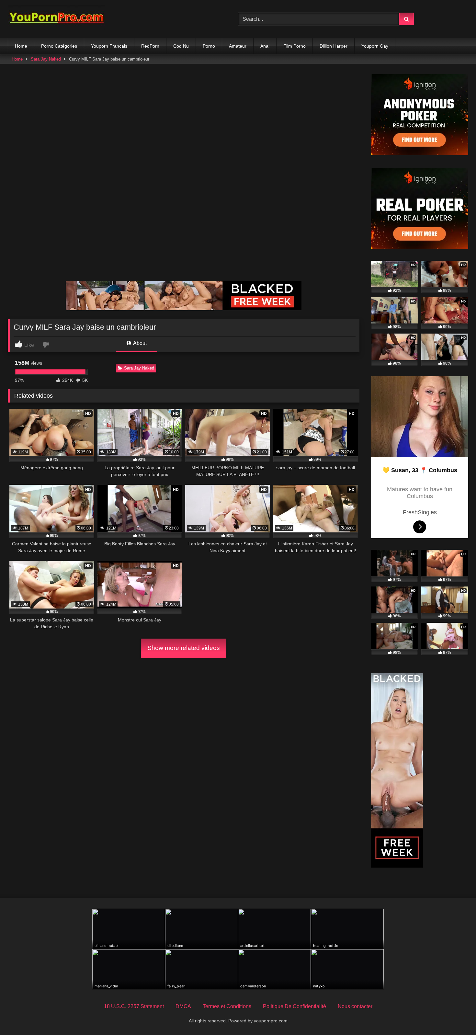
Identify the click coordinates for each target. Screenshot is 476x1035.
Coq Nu (181, 46)
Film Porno (294, 46)
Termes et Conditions (227, 1006)
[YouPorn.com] (56, 19)
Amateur (237, 46)
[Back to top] (456, 1015)
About (139, 343)
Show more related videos (183, 647)
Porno (209, 46)
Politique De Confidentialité (294, 1006)
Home (21, 46)
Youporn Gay (374, 46)
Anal (264, 46)
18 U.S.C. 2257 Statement (134, 1006)
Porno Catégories (59, 46)
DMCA (183, 1006)
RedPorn (150, 46)
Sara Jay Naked (46, 59)
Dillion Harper (333, 46)
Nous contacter (355, 1006)
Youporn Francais (109, 46)
